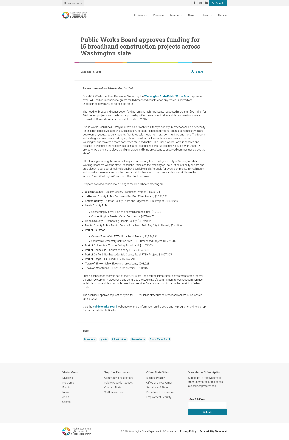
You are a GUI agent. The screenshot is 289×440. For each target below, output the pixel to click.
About (206, 15)
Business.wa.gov (156, 377)
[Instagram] (200, 3)
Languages (73, 3)
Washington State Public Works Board (167, 96)
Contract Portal (113, 387)
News (191, 15)
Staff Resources (113, 392)
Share (199, 71)
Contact (222, 15)
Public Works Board (105, 306)
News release (138, 339)
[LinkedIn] (206, 3)
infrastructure (119, 339)
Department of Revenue (160, 392)
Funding (174, 15)
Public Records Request (118, 382)
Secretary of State (157, 387)
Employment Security (158, 397)
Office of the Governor (159, 382)
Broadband (89, 339)
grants (104, 339)
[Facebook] (194, 3)
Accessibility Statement (213, 431)
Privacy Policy (188, 431)
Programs (158, 15)
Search (220, 3)
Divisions (139, 15)
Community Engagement (118, 377)
